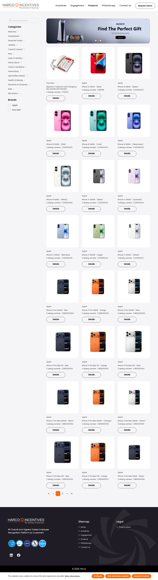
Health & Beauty (15, 80)
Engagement (86, 535)
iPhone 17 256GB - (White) (128, 255)
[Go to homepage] (21, 6)
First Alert (16, 110)
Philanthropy (85, 543)
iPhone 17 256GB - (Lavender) (130, 199)
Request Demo (145, 6)
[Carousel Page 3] (100, 40)
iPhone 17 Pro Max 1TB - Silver (129, 365)
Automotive (13, 71)
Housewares (13, 36)
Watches (12, 32)
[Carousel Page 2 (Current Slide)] (98, 40)
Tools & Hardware (16, 67)
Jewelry (11, 45)
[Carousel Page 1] (95, 40)
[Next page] (67, 493)
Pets (10, 54)
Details (56, 98)
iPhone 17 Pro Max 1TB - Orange (94, 365)
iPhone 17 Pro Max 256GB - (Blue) (59, 421)
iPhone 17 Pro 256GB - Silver (129, 310)
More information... (73, 576)
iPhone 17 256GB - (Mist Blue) (58, 255)
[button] (18, 32)
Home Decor (14, 63)
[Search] (10, 20)
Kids (10, 89)
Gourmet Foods (15, 41)
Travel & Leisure (15, 49)
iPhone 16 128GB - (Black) (128, 87)
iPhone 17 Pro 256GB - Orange (94, 310)
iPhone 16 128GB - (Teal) (92, 144)
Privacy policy (124, 527)
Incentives (84, 531)
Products (84, 539)
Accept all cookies (141, 576)
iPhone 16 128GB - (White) (56, 199)
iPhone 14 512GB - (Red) (91, 87)
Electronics (13, 93)
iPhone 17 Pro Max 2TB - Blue (57, 476)
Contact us (85, 547)
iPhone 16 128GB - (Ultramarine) (130, 144)
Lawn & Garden (15, 58)
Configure (98, 576)
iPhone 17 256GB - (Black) (92, 199)
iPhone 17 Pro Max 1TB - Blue (57, 365)
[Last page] (72, 493)
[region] (98, 30)
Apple (15, 105)
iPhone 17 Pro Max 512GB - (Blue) (131, 476)
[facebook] (18, 555)
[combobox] (23, 20)
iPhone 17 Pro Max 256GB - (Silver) (131, 421)
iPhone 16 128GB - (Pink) (56, 144)
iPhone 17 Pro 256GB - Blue (57, 310)
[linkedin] (11, 555)
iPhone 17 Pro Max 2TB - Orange (94, 476)
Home (83, 527)
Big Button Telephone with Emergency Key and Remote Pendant (61, 88)
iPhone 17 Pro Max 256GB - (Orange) (97, 421)
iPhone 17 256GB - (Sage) (92, 255)
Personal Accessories (18, 85)
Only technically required (118, 576)
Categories (14, 27)
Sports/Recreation (16, 76)
